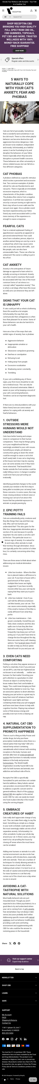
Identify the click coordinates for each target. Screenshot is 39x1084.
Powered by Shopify (19, 1075)
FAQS (4, 1017)
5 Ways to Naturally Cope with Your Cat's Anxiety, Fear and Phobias (19, 70)
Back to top (19, 969)
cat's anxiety (29, 909)
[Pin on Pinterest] (19, 943)
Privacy (18, 1079)
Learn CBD (11, 68)
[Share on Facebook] (14, 943)
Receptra (9, 1075)
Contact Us (6, 1023)
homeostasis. (8, 763)
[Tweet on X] (10, 943)
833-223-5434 (7, 1033)
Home (4, 68)
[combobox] (19, 17)
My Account (7, 1015)
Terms (12, 1079)
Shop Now (19, 51)
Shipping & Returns (9, 1020)
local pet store (24, 643)
